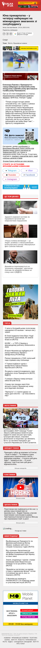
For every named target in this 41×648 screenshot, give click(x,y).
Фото (5, 642)
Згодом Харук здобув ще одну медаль (18, 161)
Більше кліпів (20, 498)
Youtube (11, 175)
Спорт (5, 40)
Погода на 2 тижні (20, 531)
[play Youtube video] (20, 487)
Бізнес (7, 640)
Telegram (12, 170)
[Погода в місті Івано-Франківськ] (20, 529)
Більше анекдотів (20, 468)
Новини (7, 638)
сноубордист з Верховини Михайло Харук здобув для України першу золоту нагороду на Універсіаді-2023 (18, 149)
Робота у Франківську (27, 640)
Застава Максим (12, 27)
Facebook (30, 175)
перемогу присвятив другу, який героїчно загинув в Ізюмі (20, 157)
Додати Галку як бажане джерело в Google (24, 33)
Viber (30, 170)
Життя (10, 43)
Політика (33, 638)
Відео (10, 642)
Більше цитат (20, 523)
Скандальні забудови (23, 642)
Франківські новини (20, 43)
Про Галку (20, 644)
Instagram (11, 179)
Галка (29, 98)
